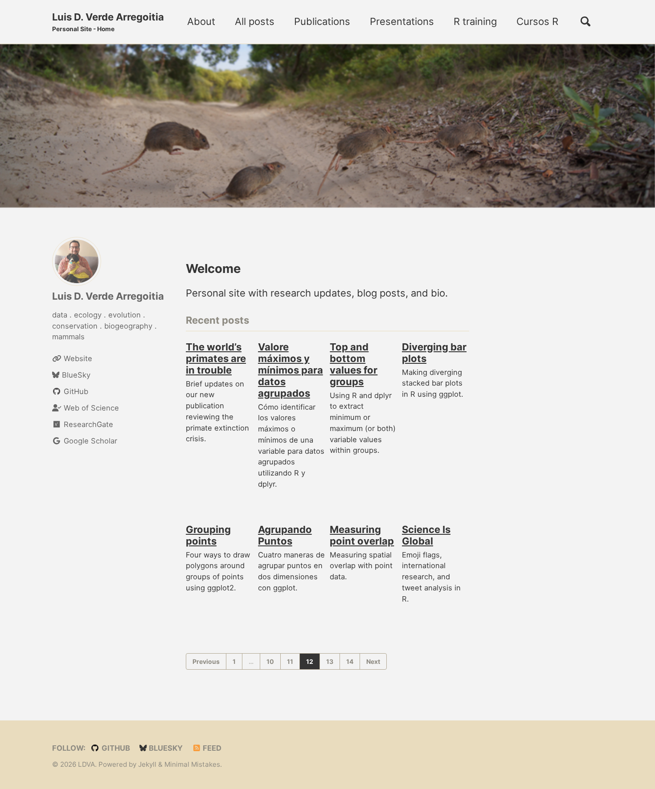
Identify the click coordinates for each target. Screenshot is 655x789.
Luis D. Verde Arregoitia (108, 22)
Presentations (402, 21)
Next (373, 661)
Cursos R (537, 21)
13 (329, 661)
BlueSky (165, 748)
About (201, 21)
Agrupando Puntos (285, 535)
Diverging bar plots (434, 353)
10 (270, 661)
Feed (211, 748)
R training (475, 21)
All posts (254, 21)
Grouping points (208, 535)
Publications (322, 21)
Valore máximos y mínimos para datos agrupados (290, 370)
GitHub (115, 748)
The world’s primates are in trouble (216, 359)
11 (290, 661)
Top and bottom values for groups (353, 365)
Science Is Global (426, 535)
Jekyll (147, 764)
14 (349, 661)
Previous (206, 661)
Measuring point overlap (362, 535)
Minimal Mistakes (192, 764)
